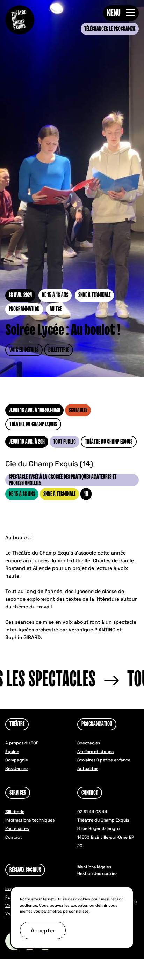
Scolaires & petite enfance (103, 760)
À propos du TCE (21, 743)
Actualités (87, 768)
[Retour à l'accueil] (19, 19)
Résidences (16, 768)
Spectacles (88, 743)
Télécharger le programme (109, 28)
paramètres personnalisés (65, 911)
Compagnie (16, 760)
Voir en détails (23, 350)
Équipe (12, 751)
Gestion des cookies (97, 873)
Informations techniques (30, 820)
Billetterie (58, 350)
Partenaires (17, 828)
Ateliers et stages (95, 751)
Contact (13, 837)
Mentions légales (94, 867)
